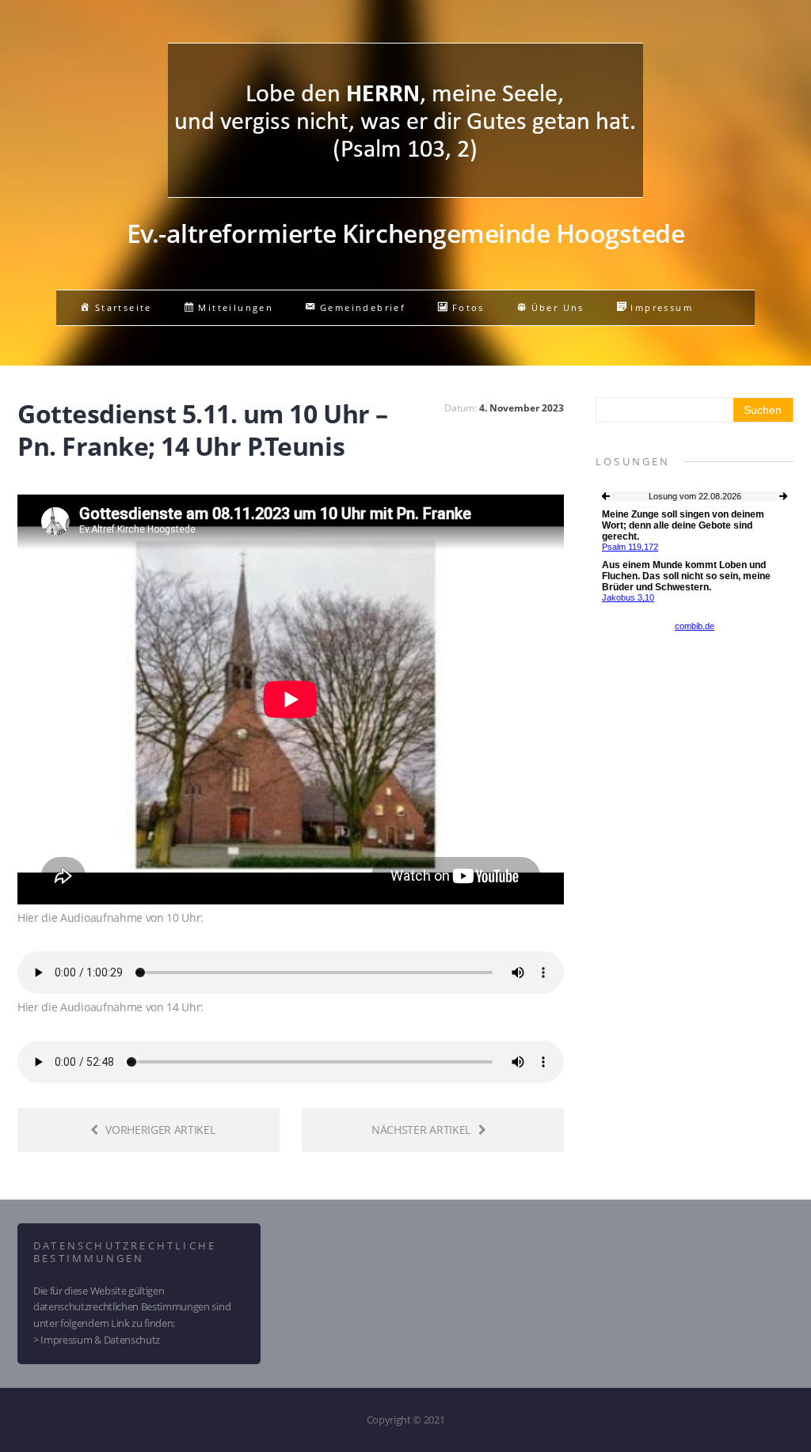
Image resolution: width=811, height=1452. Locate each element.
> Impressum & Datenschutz (96, 1340)
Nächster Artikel (420, 1129)
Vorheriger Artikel (160, 1129)
